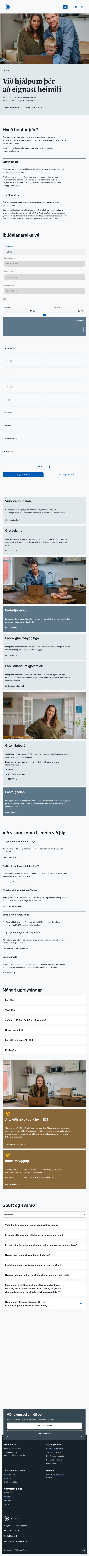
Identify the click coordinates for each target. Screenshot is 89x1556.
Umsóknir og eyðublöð (55, 1456)
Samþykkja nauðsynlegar (42, 1547)
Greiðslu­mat (14, 531)
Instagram (8, 1496)
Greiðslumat (9, 551)
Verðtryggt (7, 307)
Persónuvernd (52, 1464)
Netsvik (49, 1477)
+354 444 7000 (10, 1452)
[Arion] (7, 7)
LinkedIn (7, 1500)
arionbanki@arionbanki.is (14, 1455)
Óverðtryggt (56, 307)
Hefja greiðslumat (32, 107)
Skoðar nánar (43, 467)
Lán (7, 71)
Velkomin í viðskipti (45, 1425)
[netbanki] (65, 7)
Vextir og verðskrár (53, 1452)
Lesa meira (9, 1386)
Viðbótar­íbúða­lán (18, 501)
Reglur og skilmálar (54, 1460)
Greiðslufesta (10, 956)
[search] (70, 7)
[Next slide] (10, 1394)
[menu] (81, 7)
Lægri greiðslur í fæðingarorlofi (14, 948)
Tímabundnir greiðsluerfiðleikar (20, 890)
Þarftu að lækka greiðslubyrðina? (21, 866)
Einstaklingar (9, 1474)
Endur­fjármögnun (18, 610)
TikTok (6, 1504)
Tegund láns (9, 246)
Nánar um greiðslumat (66, 475)
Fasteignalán (15, 792)
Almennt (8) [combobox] (8, 1214)
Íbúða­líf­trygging (17, 1161)
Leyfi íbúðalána (8, 857)
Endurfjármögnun (11, 628)
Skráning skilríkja (11, 1482)
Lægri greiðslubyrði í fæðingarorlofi (22, 932)
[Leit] (83, 1550)
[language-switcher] (76, 7)
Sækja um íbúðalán (12, 107)
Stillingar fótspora (65, 1547)
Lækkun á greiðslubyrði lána (13, 882)
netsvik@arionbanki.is (55, 1474)
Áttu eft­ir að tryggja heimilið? (26, 1119)
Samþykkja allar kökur (17, 1547)
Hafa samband (44, 1433)
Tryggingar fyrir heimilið (14, 1144)
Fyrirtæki (7, 1478)
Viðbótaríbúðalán (11, 520)
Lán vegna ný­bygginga (22, 638)
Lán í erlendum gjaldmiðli (14, 686)
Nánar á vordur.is (11, 1185)
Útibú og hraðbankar (54, 1448)
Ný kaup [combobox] (9, 252)
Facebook (8, 1493)
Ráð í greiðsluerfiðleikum (12, 906)
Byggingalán (10, 655)
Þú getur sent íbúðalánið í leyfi (19, 841)
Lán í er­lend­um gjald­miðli (24, 666)
